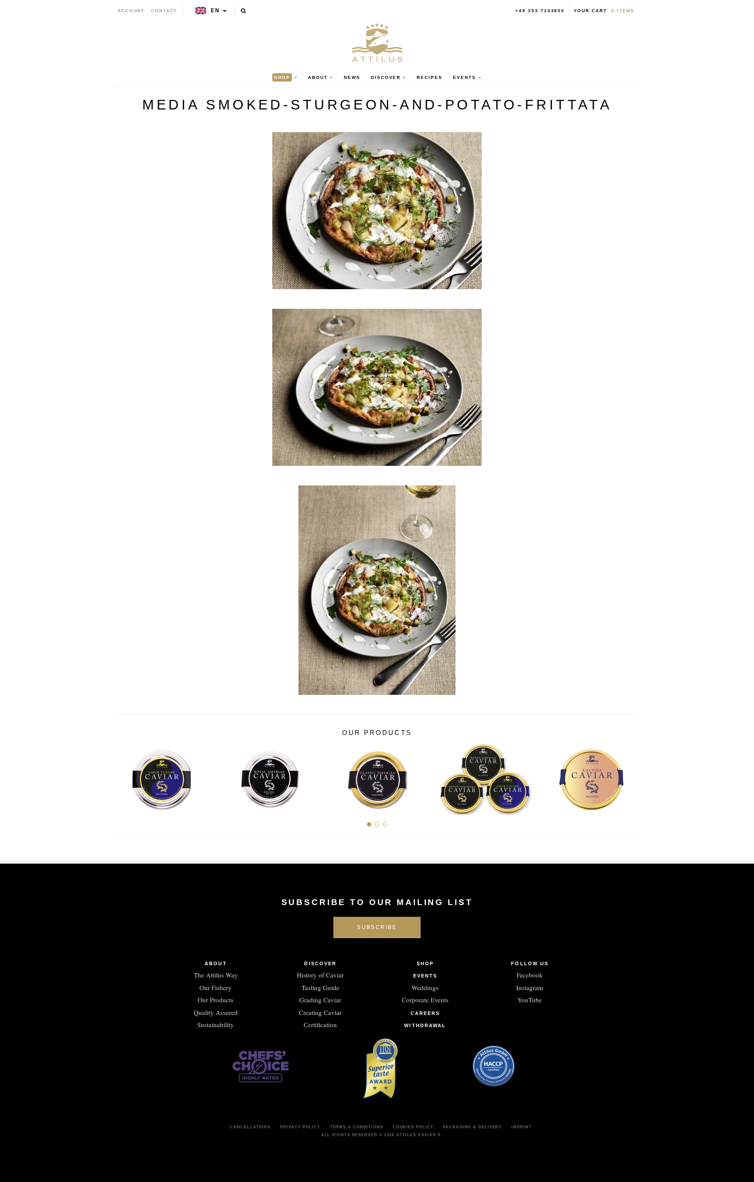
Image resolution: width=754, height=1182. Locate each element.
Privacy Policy (300, 1127)
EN (215, 10)
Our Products (215, 999)
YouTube (530, 999)
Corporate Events (425, 999)
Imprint (521, 1127)
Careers (425, 1013)
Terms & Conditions (356, 1127)
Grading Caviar (320, 999)
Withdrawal (425, 1025)
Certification (320, 1024)
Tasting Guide (320, 987)
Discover (320, 963)
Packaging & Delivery (472, 1127)
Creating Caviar (320, 1012)
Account (131, 10)
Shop (425, 963)
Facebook (530, 974)
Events (425, 975)
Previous (125, 776)
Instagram (529, 987)
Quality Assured (216, 1012)
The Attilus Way (216, 974)
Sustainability (215, 1024)
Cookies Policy (413, 1127)
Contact (164, 10)
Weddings (425, 987)
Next (629, 776)
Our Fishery (215, 987)
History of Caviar (320, 974)
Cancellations (250, 1127)
